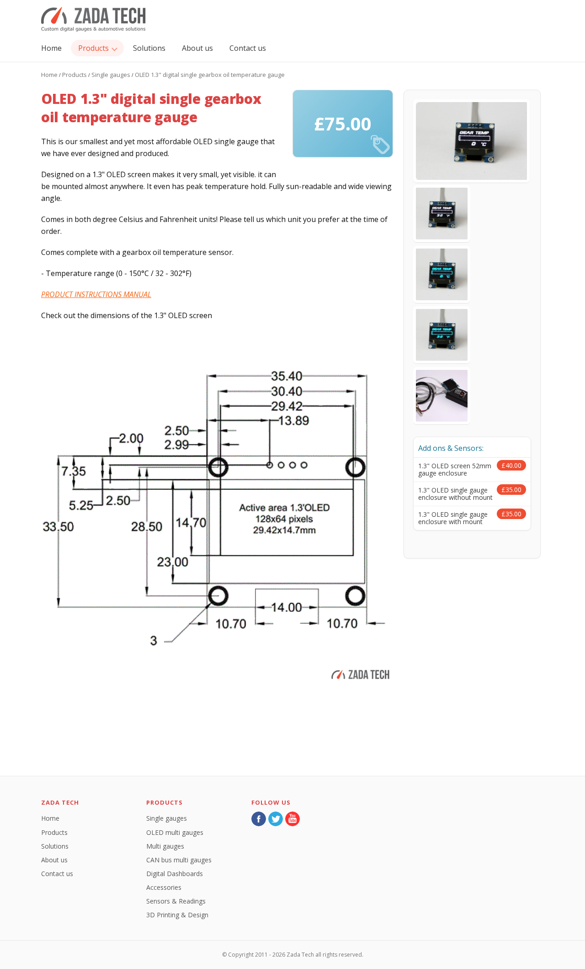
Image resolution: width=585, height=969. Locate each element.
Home (51, 48)
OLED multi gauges (174, 832)
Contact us (247, 48)
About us (197, 48)
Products (93, 48)
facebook (258, 819)
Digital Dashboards (174, 873)
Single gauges (110, 74)
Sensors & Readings (176, 901)
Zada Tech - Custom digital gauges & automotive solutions (93, 19)
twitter (275, 819)
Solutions (149, 48)
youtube (292, 819)
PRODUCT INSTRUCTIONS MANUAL (96, 294)
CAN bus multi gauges (179, 859)
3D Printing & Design (177, 914)
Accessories (163, 887)
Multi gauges (165, 846)
